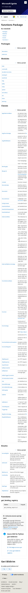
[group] (14, 277)
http (3, 81)
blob (3, 66)
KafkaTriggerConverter (8, 375)
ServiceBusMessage (7, 387)
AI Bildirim (4, 582)
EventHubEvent (6, 212)
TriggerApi (4, 409)
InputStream (5, 365)
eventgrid (4, 75)
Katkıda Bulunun (5, 584)
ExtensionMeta (6, 217)
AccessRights (5, 453)
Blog (20, 582)
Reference (4, 20)
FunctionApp (5, 326)
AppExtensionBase (7, 113)
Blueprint (4, 171)
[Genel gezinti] (1, 16)
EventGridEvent (6, 206)
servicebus (5, 92)
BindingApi (5, 166)
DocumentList (5, 198)
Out (3, 381)
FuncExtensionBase (7, 281)
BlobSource (5, 472)
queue (3, 89)
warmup (4, 101)
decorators (5, 51)
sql (3, 95)
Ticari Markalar (17, 588)
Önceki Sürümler (13, 582)
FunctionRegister (22, 174)
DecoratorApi (5, 185)
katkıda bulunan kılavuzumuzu (10, 528)
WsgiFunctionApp (6, 414)
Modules (4, 33)
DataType (4, 486)
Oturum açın (23, 17)
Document (4, 191)
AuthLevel (4, 462)
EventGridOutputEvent (8, 209)
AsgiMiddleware (6, 141)
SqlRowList (5, 402)
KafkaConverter (6, 368)
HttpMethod (5, 490)
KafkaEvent (5, 371)
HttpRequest (5, 359)
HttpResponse (5, 362)
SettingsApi (5, 390)
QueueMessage (6, 384)
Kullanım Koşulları (6, 588)
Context (4, 182)
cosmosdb (4, 69)
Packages (4, 31)
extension (4, 54)
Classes (4, 35)
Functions (11, 20)
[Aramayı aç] (18, 16)
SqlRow (4, 394)
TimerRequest (5, 406)
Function (4, 312)
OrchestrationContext (7, 378)
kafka (3, 84)
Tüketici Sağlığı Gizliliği (7, 586)
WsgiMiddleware (6, 417)
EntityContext (5, 203)
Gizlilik (13, 584)
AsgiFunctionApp (6, 133)
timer (3, 98)
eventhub (4, 78)
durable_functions (6, 72)
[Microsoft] (14, 17)
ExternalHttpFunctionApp (8, 264)
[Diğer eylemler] (25, 20)
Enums (4, 37)
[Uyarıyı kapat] (25, 2)
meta (3, 86)
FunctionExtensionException (9, 342)
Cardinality (5, 475)
